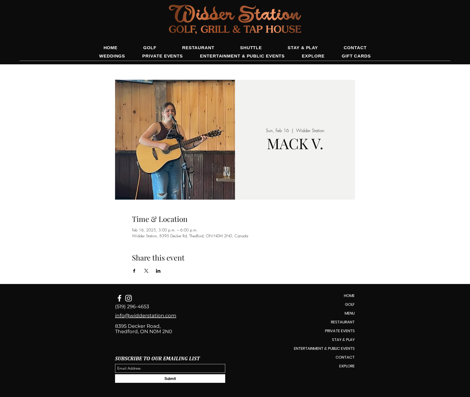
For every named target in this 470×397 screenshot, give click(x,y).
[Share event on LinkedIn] (158, 271)
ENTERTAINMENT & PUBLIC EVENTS (324, 348)
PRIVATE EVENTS (340, 331)
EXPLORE (347, 366)
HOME (349, 295)
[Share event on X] (146, 271)
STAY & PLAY (343, 339)
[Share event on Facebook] (134, 271)
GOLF (350, 304)
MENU (350, 313)
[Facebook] (119, 298)
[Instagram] (128, 298)
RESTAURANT (343, 322)
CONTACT (345, 357)
